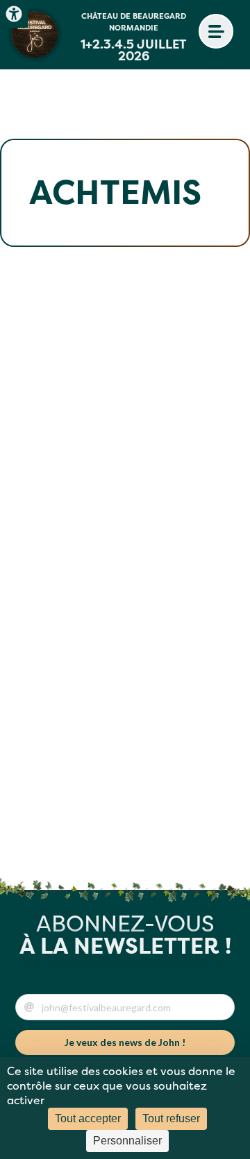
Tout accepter (88, 1118)
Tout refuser (171, 1118)
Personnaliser (127, 1141)
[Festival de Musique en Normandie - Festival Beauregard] (34, 34)
